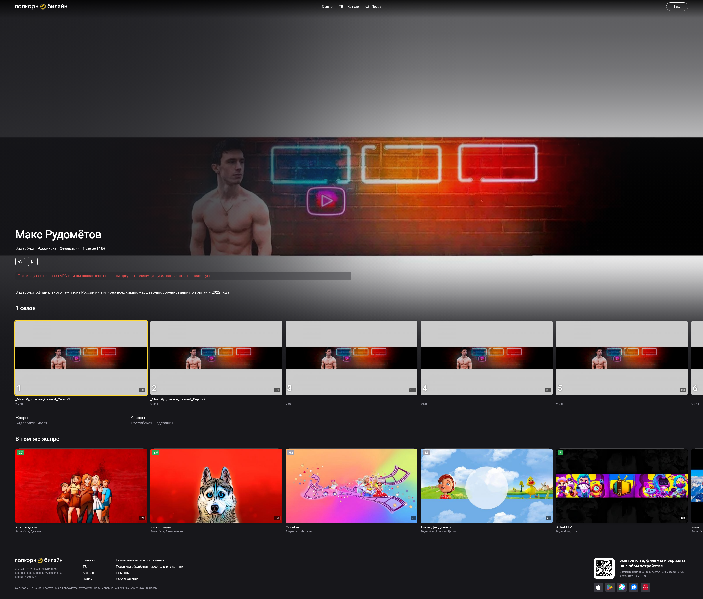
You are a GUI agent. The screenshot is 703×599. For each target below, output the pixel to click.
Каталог (89, 573)
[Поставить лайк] (20, 261)
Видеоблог (25, 423)
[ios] (598, 587)
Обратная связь (128, 579)
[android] (610, 587)
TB (85, 566)
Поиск (87, 579)
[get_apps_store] (622, 587)
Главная (89, 560)
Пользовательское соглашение (140, 560)
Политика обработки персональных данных (149, 566)
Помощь (122, 573)
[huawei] (645, 587)
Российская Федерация (152, 423)
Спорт (41, 423)
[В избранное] (32, 261)
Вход (677, 6)
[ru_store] (634, 587)
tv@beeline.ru (52, 572)
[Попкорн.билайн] (41, 7)
